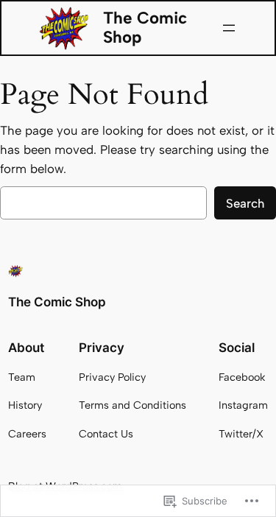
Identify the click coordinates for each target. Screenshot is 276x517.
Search (245, 203)
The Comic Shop (145, 27)
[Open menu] (229, 28)
